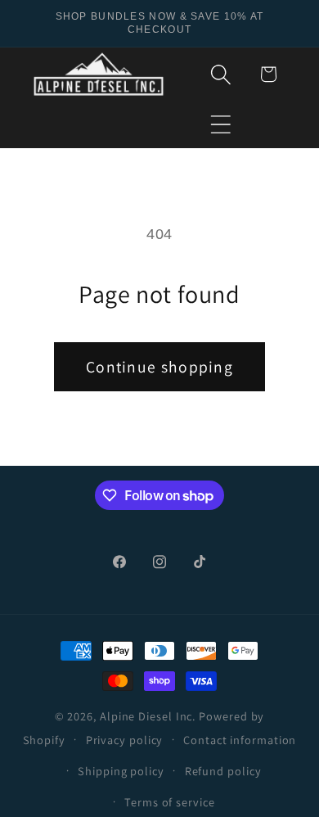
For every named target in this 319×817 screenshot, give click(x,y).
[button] (221, 124)
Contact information (239, 739)
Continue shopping (159, 366)
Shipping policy (121, 771)
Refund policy (223, 771)
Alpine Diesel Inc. (147, 716)
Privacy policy (125, 739)
